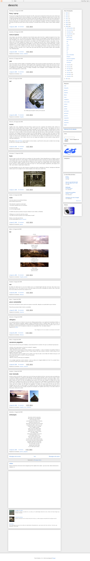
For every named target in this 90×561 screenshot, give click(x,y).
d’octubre (69, 32)
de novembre (70, 30)
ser (10, 284)
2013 (67, 16)
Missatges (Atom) (37, 460)
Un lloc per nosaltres (71, 192)
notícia (16, 327)
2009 (67, 24)
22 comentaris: (21, 26)
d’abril (68, 70)
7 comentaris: (21, 449)
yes (10, 61)
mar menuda (13, 374)
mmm (11, 124)
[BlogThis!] (28, 26)
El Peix (67, 176)
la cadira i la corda (18, 510)
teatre (65, 124)
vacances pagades (16, 342)
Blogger (53, 558)
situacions (22, 312)
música (65, 104)
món (11, 198)
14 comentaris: (21, 189)
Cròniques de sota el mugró (72, 197)
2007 (67, 78)
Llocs (21, 73)
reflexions (22, 294)
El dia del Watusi (69, 188)
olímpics (12, 320)
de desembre (70, 28)
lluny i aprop (13, 13)
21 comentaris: (21, 71)
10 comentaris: (21, 364)
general (21, 148)
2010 (67, 22)
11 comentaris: (21, 405)
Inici (35, 456)
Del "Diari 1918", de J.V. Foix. (72, 183)
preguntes (26, 451)
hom (11, 156)
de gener (69, 76)
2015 (67, 13)
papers (65, 106)
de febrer (69, 74)
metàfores (26, 53)
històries (21, 53)
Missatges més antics (54, 456)
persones (66, 113)
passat (65, 108)
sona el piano (14, 35)
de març (69, 72)
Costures (67, 178)
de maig (69, 68)
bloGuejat (68, 187)
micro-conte (66, 101)
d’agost (68, 35)
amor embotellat (15, 302)
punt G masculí (23, 219)
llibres (65, 95)
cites (65, 85)
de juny (68, 66)
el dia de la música (19, 517)
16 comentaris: (21, 310)
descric (13, 5)
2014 (67, 15)
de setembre (70, 33)
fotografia (22, 116)
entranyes (12, 415)
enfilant (11, 463)
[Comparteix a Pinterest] (32, 26)
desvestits (11, 523)
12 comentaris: (21, 222)
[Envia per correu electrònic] (26, 26)
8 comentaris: (21, 332)
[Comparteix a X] (29, 26)
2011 (67, 20)
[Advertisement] (34, 489)
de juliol (69, 64)
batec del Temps (19, 140)
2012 (67, 18)
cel (10, 81)
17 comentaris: (21, 51)
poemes (25, 276)
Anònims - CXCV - (69, 193)
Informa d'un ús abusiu (70, 129)
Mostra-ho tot (78, 200)
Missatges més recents (15, 456)
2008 (67, 26)
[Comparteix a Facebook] (31, 26)
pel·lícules (66, 111)
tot (10, 232)
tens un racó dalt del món (72, 182)
